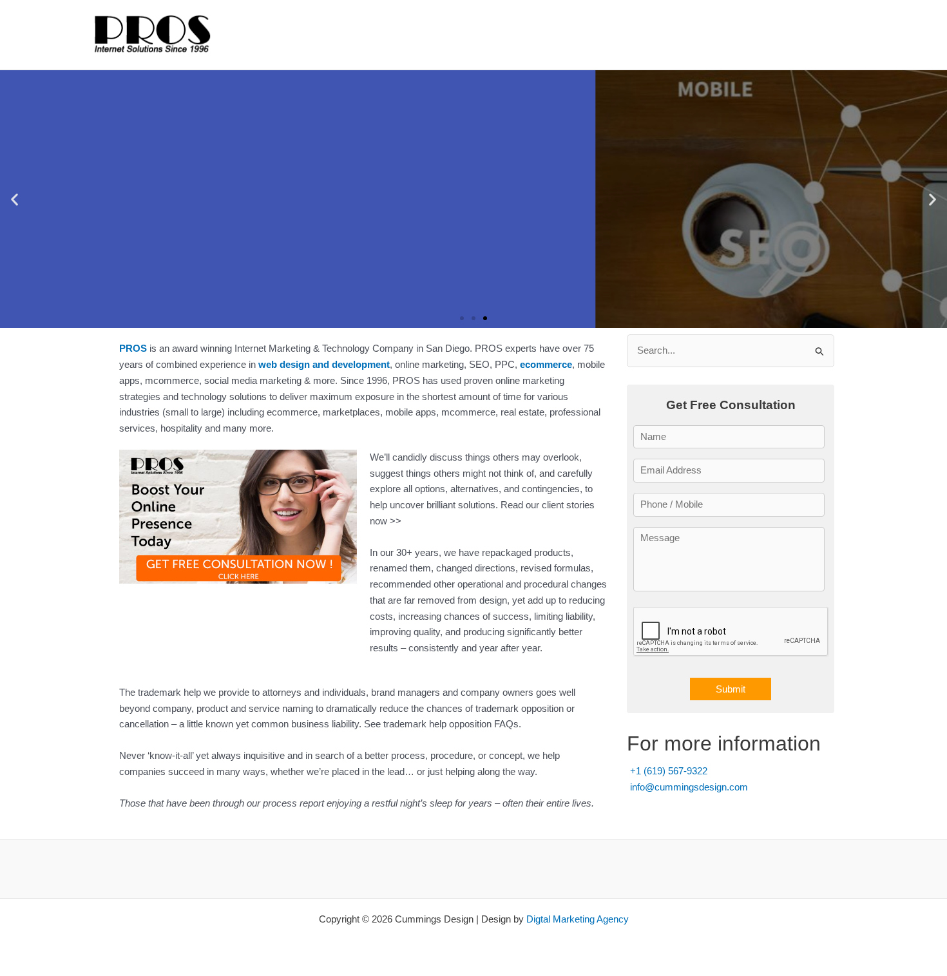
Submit (730, 689)
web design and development (324, 364)
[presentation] (731, 632)
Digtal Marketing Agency (577, 919)
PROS (133, 348)
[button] (14, 199)
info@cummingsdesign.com (689, 786)
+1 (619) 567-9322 (668, 770)
